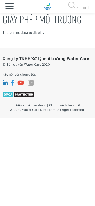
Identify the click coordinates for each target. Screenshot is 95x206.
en (85, 8)
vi (78, 8)
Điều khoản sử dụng (30, 105)
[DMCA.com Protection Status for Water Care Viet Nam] (19, 94)
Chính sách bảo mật (64, 105)
